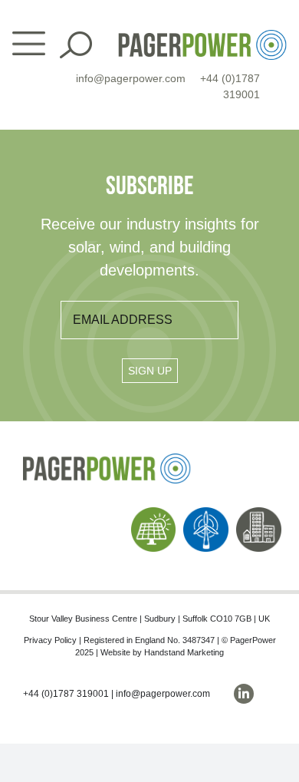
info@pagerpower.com (131, 78)
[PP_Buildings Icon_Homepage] (258, 513)
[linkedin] (244, 694)
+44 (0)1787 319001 (66, 693)
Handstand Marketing (184, 652)
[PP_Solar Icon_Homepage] (153, 513)
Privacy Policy (50, 640)
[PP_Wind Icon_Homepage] (205, 513)
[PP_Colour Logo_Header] (202, 35)
